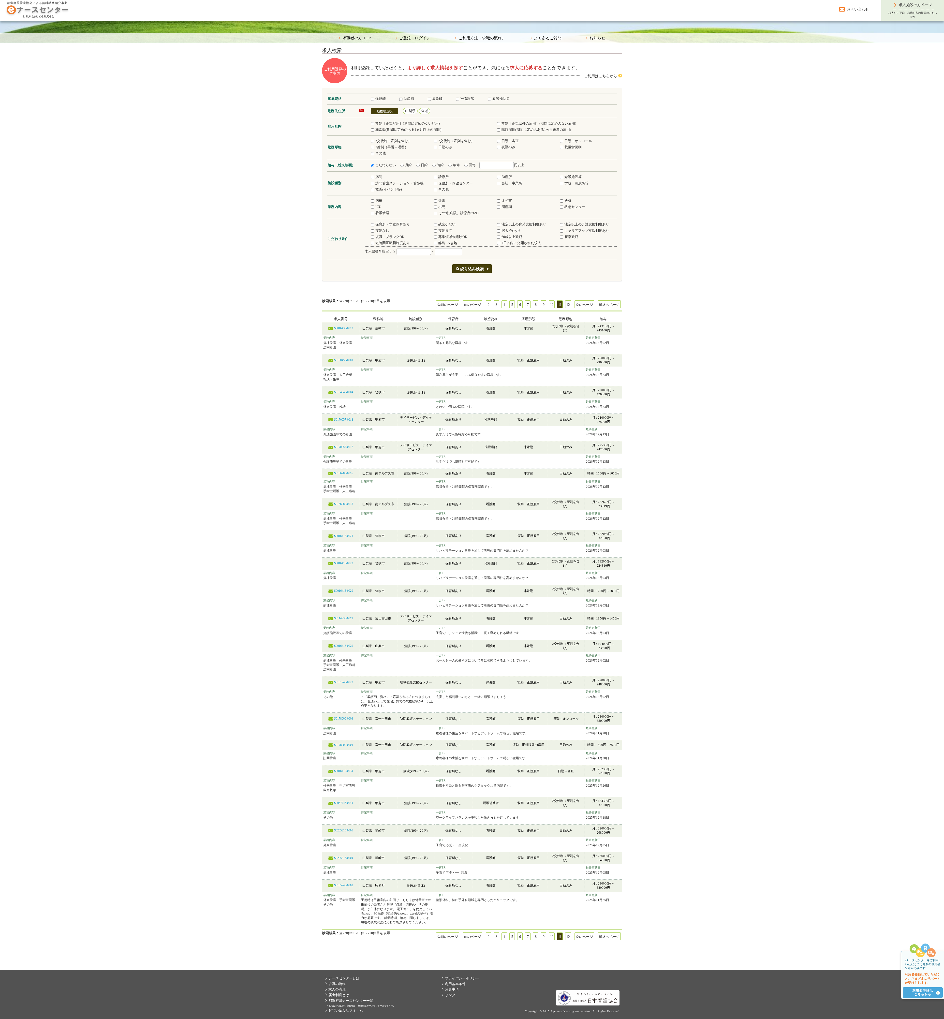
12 (568, 305)
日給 (424, 165)
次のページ (584, 305)
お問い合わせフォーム (345, 1010)
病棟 (378, 201)
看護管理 (382, 213)
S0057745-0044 (343, 803)
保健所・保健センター (455, 183)
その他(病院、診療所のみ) (458, 213)
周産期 (507, 207)
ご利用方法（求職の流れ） (482, 38)
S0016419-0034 (343, 771)
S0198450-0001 (343, 360)
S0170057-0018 (343, 419)
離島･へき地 (447, 243)
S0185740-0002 (343, 885)
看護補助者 (501, 99)
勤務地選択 (385, 111)
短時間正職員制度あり (392, 243)
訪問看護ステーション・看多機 (399, 183)
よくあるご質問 (547, 38)
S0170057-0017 (343, 447)
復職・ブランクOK (389, 237)
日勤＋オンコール (578, 141)
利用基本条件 (455, 984)
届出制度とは (338, 995)
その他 (380, 153)
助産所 (507, 177)
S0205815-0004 (343, 858)
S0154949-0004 (343, 392)
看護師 (437, 99)
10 (551, 305)
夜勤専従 (445, 231)
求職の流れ (337, 984)
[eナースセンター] (37, 11)
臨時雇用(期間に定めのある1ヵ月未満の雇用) (536, 130)
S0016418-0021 (343, 536)
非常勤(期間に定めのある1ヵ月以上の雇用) (408, 130)
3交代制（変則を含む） (393, 141)
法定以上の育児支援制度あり (524, 224)
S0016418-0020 (343, 590)
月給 (408, 165)
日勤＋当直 (510, 141)
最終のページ (609, 305)
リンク (450, 995)
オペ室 (507, 201)
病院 (378, 177)
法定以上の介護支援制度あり (586, 224)
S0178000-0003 (343, 718)
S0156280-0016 (343, 473)
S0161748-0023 (343, 682)
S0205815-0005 (343, 830)
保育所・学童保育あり (392, 224)
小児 (441, 207)
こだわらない (385, 165)
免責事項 (452, 989)
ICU (378, 207)
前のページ (472, 305)
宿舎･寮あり (511, 231)
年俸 (456, 165)
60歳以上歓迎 (512, 237)
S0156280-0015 (343, 504)
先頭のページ (447, 305)
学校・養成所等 (576, 183)
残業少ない (447, 224)
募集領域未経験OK (452, 237)
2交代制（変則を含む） (456, 141)
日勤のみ (445, 147)
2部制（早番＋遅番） (391, 147)
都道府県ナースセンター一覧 (350, 1001)
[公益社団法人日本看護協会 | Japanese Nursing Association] (588, 997)
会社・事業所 (512, 183)
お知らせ (597, 38)
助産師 (409, 99)
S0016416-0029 (343, 646)
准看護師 (467, 99)
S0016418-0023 (343, 563)
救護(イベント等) (388, 189)
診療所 (443, 177)
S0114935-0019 (343, 618)
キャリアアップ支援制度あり (586, 231)
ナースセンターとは (343, 978)
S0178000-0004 (343, 745)
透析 (567, 201)
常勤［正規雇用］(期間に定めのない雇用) (407, 123)
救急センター (574, 207)
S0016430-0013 (343, 328)
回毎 (472, 165)
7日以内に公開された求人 (521, 243)
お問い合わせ (858, 9)
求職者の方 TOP (356, 38)
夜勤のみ (508, 147)
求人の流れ (337, 989)
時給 (440, 165)
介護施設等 (573, 177)
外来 (441, 201)
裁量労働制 (573, 147)
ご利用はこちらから (600, 76)
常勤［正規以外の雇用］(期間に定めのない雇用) (539, 123)
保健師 (380, 99)
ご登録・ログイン (414, 38)
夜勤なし (382, 231)
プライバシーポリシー (462, 978)
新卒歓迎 (571, 237)
